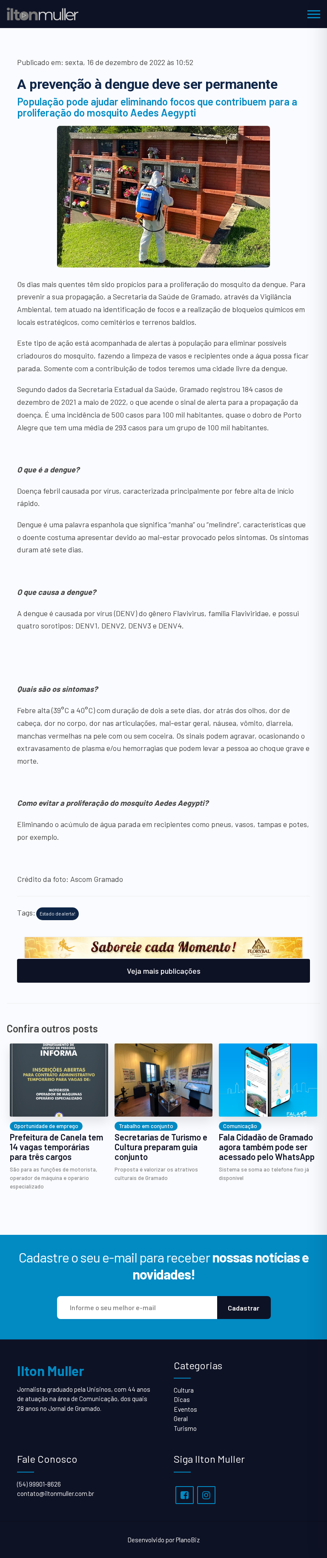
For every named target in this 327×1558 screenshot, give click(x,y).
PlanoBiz (188, 1540)
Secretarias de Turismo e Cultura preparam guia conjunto (161, 1147)
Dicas (182, 1399)
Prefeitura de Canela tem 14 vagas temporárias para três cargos (56, 1147)
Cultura (184, 1390)
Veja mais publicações (164, 970)
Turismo (185, 1428)
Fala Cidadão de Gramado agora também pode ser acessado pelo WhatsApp (267, 1147)
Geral (181, 1418)
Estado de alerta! (57, 913)
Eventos (185, 1409)
